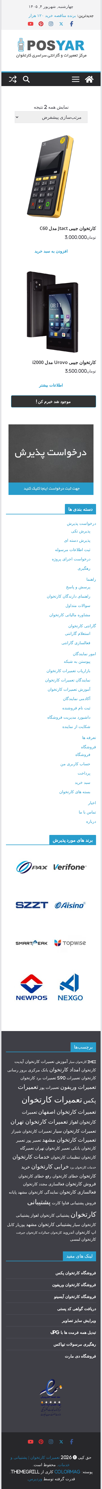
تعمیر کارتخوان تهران (52, 1148)
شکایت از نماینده (76, 726)
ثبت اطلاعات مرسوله (72, 549)
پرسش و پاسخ (78, 587)
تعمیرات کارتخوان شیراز (31, 1131)
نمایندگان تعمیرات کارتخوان (67, 680)
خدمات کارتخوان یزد (83, 1167)
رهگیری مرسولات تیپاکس (75, 1344)
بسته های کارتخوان (74, 792)
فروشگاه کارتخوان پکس (76, 1273)
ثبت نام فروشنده (76, 708)
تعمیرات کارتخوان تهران (39, 1121)
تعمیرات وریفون (78, 1087)
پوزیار (20, 1225)
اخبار (92, 803)
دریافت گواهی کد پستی (76, 1308)
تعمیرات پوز (49, 1087)
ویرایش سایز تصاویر (79, 1320)
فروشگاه (88, 747)
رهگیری (84, 568)
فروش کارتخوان (80, 1183)
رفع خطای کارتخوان (34, 1176)
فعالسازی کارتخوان (78, 1192)
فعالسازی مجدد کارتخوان (43, 1184)
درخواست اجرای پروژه (71, 559)
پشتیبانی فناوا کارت (68, 1203)
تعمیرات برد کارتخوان (38, 1078)
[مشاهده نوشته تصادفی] (13, 79)
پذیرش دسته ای (77, 540)
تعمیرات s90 (68, 1078)
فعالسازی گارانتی (75, 643)
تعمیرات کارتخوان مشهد (69, 1139)
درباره (91, 821)
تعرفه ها (89, 737)
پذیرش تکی (80, 531)
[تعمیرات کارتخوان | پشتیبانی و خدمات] (89, 79)
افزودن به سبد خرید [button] (51, 251)
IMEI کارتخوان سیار (82, 1061)
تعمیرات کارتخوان (52, 1099)
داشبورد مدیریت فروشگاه (68, 717)
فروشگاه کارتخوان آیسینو (75, 1296)
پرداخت (84, 773)
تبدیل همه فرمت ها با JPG (73, 1332)
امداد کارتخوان (64, 1069)
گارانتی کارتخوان (82, 626)
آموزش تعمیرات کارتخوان (69, 689)
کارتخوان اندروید (76, 1232)
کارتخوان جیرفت (26, 1232)
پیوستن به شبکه (77, 661)
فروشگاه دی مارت (80, 1356)
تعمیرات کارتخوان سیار (74, 1131)
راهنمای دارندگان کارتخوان (68, 596)
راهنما (91, 579)
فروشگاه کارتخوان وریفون (74, 1284)
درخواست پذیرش (81, 523)
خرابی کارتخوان (50, 1166)
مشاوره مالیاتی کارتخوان (69, 615)
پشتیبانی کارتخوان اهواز (50, 1215)
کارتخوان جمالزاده (50, 1232)
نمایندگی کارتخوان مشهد (38, 1192)
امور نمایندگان (84, 654)
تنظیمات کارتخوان (65, 1157)
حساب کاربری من (75, 764)
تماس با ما (87, 812)
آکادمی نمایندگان (76, 698)
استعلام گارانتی (77, 633)
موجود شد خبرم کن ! (53, 401)
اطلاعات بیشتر (51, 385)
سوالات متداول (77, 605)
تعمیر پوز (33, 1140)
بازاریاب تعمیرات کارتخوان (68, 670)
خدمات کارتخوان (31, 1156)
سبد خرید (82, 782)
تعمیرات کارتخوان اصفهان (67, 1112)
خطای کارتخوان (65, 1176)
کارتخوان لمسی (83, 1239)
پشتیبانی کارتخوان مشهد (48, 1224)
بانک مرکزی (38, 1070)
